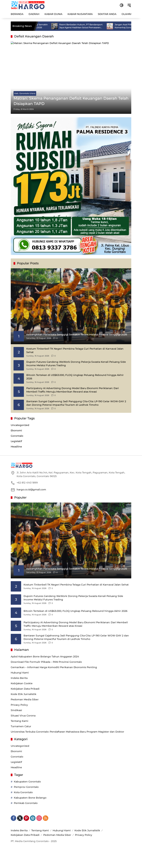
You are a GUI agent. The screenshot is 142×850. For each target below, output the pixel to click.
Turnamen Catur (21, 726)
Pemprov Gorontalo (26, 787)
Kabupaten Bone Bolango (30, 797)
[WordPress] (33, 818)
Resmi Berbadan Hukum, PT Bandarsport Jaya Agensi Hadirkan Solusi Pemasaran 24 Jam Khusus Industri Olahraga (62, 26)
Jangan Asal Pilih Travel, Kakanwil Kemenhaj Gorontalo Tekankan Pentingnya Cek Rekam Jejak (113, 26)
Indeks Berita (19, 678)
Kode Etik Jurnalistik (23, 694)
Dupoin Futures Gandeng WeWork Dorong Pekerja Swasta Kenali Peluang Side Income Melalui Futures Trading (76, 363)
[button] (121, 5)
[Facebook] (13, 818)
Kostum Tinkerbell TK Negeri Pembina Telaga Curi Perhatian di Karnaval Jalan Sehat (74, 350)
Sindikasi (16, 710)
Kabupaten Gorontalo (27, 781)
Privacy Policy (19, 704)
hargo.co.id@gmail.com (31, 489)
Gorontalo (17, 435)
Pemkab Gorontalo (26, 803)
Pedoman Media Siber (25, 699)
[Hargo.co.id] (28, 5)
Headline (16, 446)
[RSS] (45, 818)
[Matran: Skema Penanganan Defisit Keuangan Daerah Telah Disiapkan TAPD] (71, 77)
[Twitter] (20, 818)
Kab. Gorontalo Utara (24, 93)
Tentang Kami (19, 721)
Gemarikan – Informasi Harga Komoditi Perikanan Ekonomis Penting (54, 667)
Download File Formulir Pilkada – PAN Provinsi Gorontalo (46, 661)
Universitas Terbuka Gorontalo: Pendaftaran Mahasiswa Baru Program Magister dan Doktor (67, 731)
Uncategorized (20, 425)
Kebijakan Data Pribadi (25, 688)
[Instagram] (39, 818)
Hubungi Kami (20, 672)
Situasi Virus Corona (23, 715)
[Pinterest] (26, 818)
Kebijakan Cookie (22, 683)
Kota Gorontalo (23, 792)
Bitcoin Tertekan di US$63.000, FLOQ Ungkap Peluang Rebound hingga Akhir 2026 (75, 376)
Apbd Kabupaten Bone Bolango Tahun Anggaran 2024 (45, 656)
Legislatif (16, 441)
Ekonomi (16, 430)
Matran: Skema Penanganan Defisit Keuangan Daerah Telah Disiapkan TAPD (71, 101)
